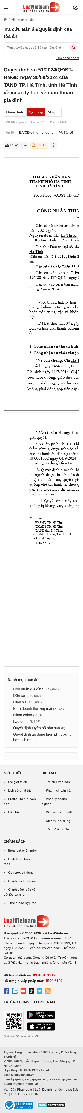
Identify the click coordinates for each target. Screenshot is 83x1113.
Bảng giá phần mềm (23, 850)
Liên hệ (13, 812)
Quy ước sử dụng (21, 872)
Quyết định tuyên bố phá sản (36, 728)
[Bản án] (41, 7)
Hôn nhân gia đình (28, 689)
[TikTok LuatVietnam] (31, 991)
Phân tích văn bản (59, 790)
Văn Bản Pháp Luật (18, 1089)
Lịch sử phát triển (20, 790)
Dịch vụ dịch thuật (59, 812)
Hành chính (22, 715)
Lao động (21, 721)
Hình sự (19, 702)
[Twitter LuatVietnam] (39, 991)
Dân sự (19, 696)
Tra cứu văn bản (58, 782)
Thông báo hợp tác (22, 903)
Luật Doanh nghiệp (49, 1089)
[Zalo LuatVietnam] (15, 991)
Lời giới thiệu (17, 782)
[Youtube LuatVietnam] (23, 991)
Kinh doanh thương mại (32, 709)
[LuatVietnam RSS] (48, 991)
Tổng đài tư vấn (57, 829)
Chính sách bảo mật (23, 881)
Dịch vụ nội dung (58, 821)
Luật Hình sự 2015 (24, 1094)
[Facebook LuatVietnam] (6, 991)
